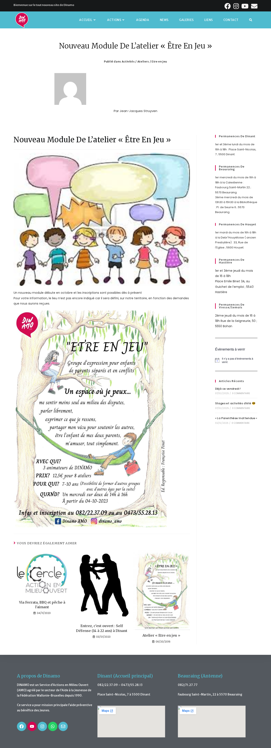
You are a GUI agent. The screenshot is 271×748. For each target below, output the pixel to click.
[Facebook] (21, 726)
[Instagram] (42, 726)
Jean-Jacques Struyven (138, 111)
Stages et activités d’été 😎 (235, 403)
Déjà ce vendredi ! (228, 389)
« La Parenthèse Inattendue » (236, 418)
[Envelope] (63, 726)
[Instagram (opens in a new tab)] (236, 6)
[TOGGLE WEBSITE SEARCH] (250, 19)
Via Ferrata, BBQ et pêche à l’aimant (42, 604)
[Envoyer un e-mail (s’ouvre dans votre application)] (253, 6)
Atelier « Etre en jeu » (161, 635)
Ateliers (143, 61)
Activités (128, 61)
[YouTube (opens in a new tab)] (245, 6)
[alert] (236, 360)
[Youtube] (32, 726)
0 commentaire (241, 393)
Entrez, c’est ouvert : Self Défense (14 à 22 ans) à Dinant (101, 628)
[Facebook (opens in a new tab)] (228, 6)
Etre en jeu (159, 61)
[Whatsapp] (52, 726)
